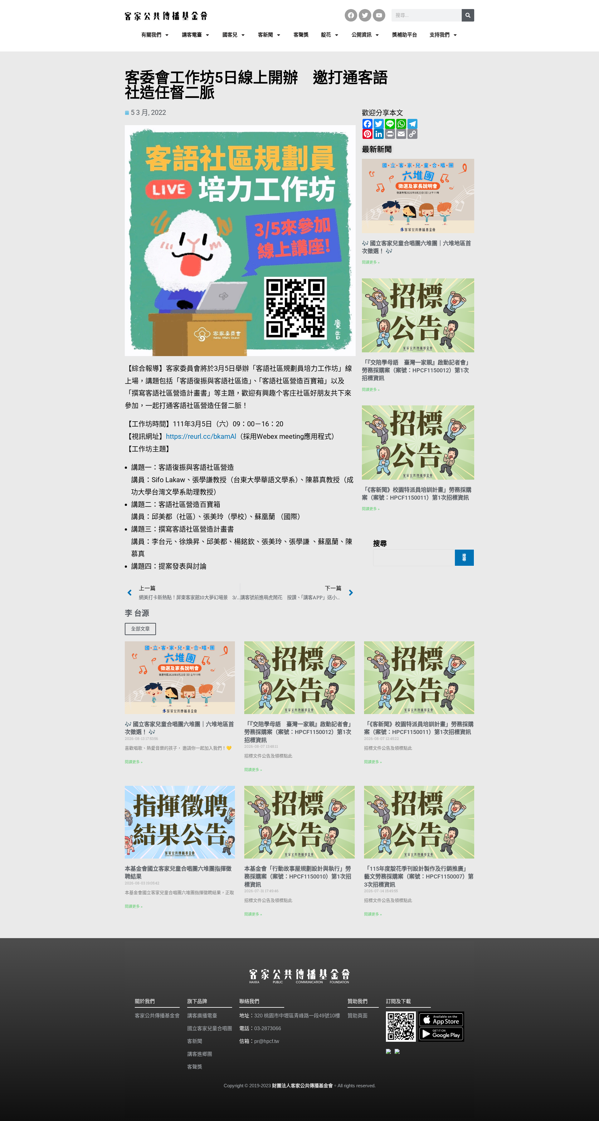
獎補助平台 (404, 35)
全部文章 (140, 629)
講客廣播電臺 (202, 1015)
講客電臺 (192, 35)
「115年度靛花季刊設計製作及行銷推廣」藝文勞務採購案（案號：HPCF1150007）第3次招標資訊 (419, 876)
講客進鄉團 (199, 1054)
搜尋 (380, 543)
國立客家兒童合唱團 (209, 1028)
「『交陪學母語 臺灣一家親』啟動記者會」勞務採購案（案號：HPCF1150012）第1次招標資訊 (416, 370)
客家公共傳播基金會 (157, 1015)
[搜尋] (468, 15)
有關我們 (151, 35)
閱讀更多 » (371, 262)
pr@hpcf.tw (266, 1041)
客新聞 (265, 35)
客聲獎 (301, 35)
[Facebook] (351, 15)
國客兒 (229, 35)
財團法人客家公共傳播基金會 (302, 1085)
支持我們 (440, 35)
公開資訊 (362, 35)
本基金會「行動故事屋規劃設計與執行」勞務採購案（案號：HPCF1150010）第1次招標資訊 (297, 876)
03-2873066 (267, 1028)
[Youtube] (379, 15)
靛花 (326, 35)
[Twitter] (365, 15)
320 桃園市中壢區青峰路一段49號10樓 (297, 1015)
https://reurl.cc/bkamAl (201, 436)
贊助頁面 (358, 1015)
